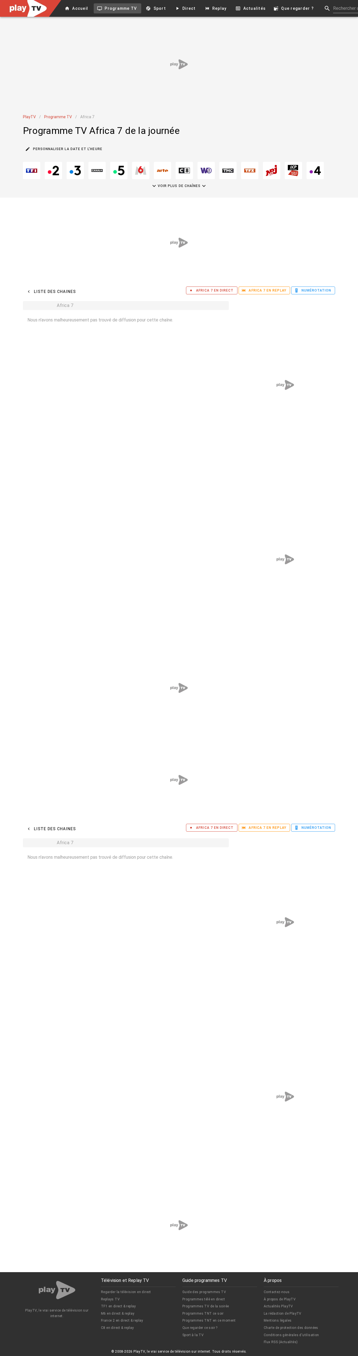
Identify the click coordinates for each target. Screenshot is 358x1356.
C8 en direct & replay (117, 1328)
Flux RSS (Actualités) (281, 1342)
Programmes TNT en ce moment (209, 1320)
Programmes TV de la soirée (205, 1306)
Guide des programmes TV (204, 1292)
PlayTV (29, 117)
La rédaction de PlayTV (283, 1313)
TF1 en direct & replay (118, 1306)
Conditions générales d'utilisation (291, 1335)
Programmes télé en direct (203, 1299)
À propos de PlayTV (280, 1299)
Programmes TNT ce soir (203, 1313)
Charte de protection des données (291, 1328)
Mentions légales (277, 1320)
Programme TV (58, 117)
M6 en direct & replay (117, 1313)
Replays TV (110, 1299)
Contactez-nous (277, 1292)
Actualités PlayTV (278, 1306)
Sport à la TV (193, 1335)
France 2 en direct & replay (122, 1320)
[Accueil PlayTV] (57, 1291)
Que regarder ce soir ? (200, 1328)
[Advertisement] (179, 64)
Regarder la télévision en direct (126, 1292)
